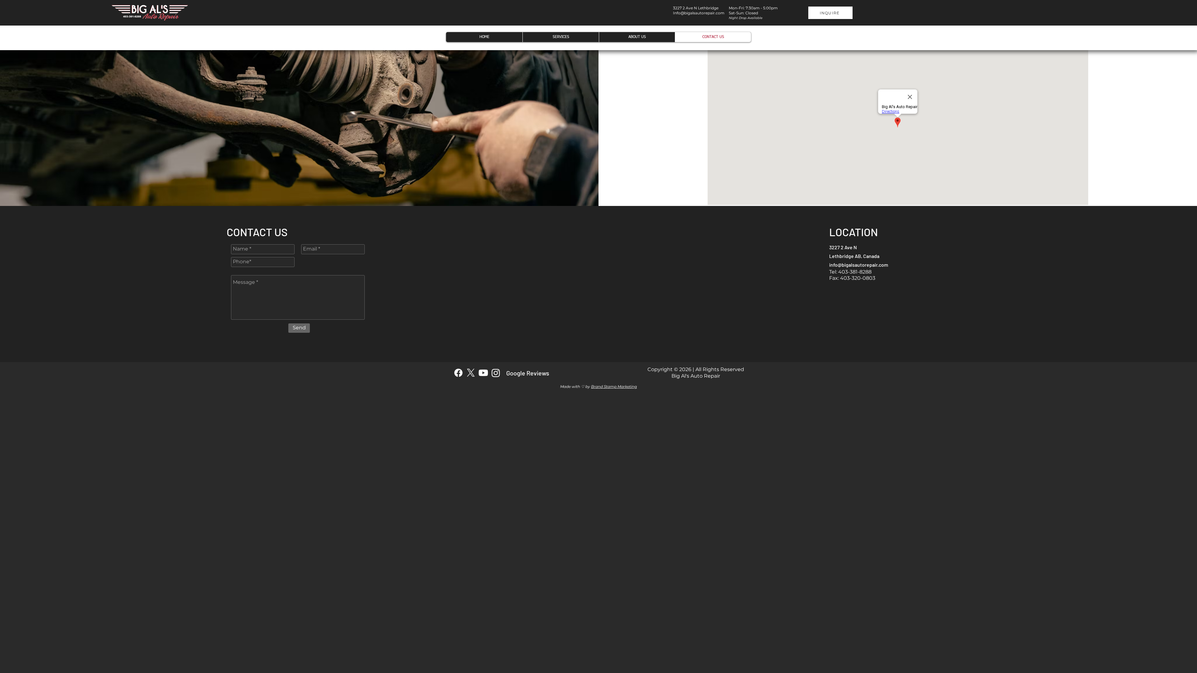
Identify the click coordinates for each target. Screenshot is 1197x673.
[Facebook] (458, 372)
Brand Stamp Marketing (614, 386)
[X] (470, 372)
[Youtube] (483, 372)
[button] (830, 13)
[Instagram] (495, 372)
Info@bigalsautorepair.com (698, 13)
